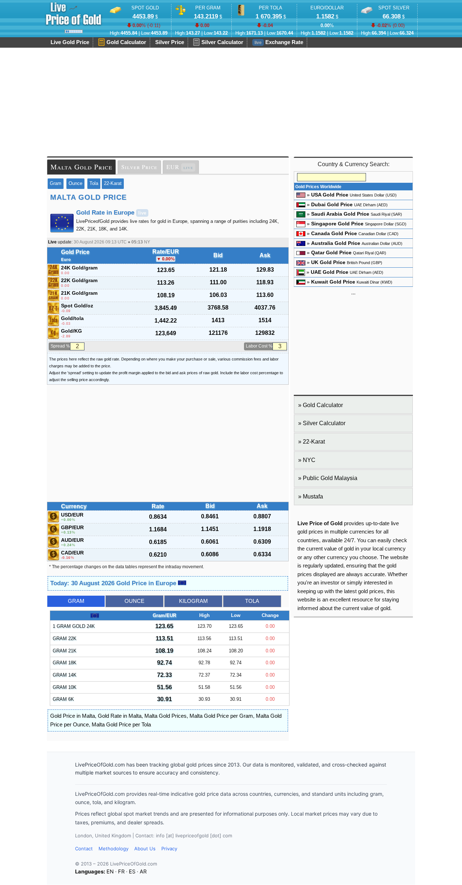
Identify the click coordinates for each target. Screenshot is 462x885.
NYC (309, 460)
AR (143, 871)
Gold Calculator (126, 42)
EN (110, 871)
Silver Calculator (222, 42)
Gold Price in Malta (72, 716)
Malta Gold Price (81, 166)
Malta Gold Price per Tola (121, 725)
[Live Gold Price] (73, 13)
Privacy (169, 848)
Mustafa (313, 496)
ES (132, 871)
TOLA (252, 601)
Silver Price (169, 42)
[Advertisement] (231, 102)
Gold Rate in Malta (119, 716)
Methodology (113, 848)
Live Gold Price (70, 42)
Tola (94, 183)
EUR (179, 167)
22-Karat (113, 183)
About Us (145, 848)
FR (121, 871)
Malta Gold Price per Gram (221, 716)
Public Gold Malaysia (330, 478)
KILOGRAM (193, 601)
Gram (55, 183)
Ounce (75, 183)
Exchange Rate (278, 42)
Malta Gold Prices (165, 716)
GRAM (76, 601)
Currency (74, 506)
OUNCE (134, 601)
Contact (84, 848)
